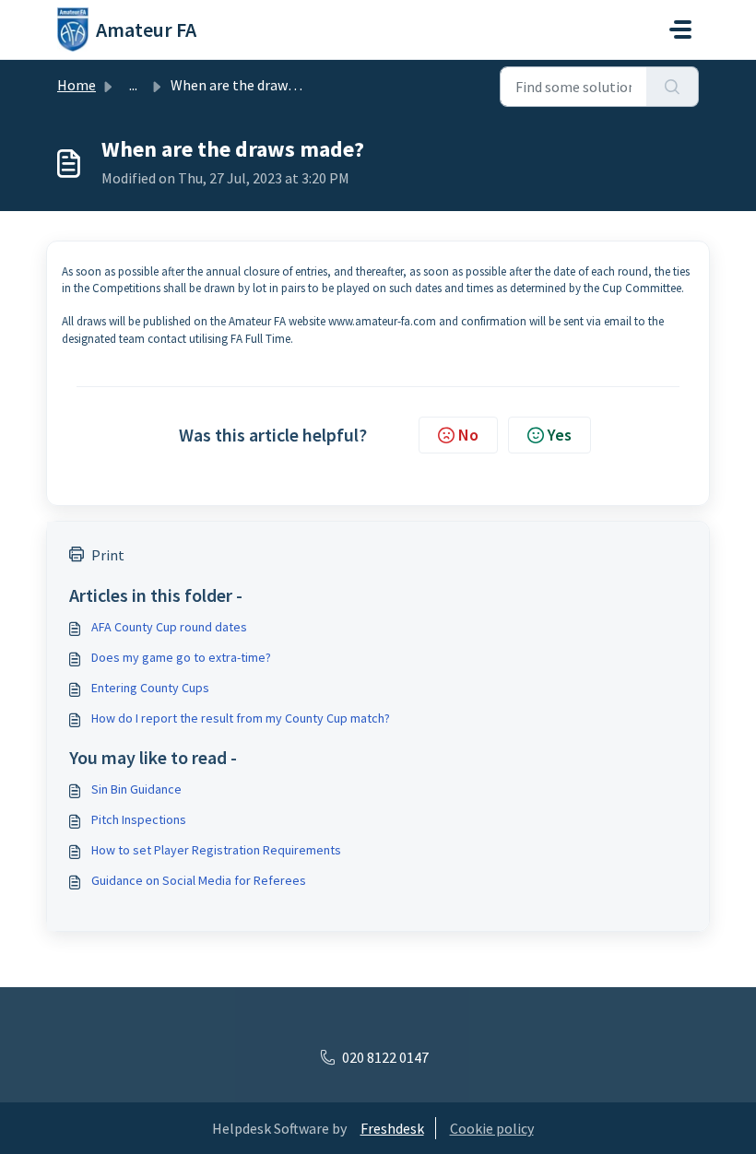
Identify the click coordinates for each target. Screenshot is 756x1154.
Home (76, 85)
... (133, 85)
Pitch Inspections (138, 819)
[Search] (672, 86)
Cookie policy (492, 1128)
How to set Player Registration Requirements (216, 850)
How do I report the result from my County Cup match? (240, 718)
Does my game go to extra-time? (181, 657)
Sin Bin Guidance (136, 789)
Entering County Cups (150, 687)
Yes (560, 434)
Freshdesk (392, 1128)
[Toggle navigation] (680, 29)
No (468, 434)
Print (107, 555)
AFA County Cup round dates (169, 626)
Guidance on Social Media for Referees (198, 880)
